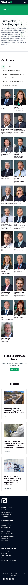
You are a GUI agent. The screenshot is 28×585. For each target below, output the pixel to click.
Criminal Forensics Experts (17, 74)
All (3, 67)
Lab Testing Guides (6, 558)
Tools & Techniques (6, 555)
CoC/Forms (4, 553)
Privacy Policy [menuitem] (17, 575)
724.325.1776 (6, 516)
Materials (5, 81)
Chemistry (9, 67)
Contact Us (14, 369)
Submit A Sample (5, 551)
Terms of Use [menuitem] (11, 575)
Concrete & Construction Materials (11, 70)
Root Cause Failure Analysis (10, 85)
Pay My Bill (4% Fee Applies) (8, 560)
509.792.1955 (6, 540)
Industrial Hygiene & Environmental (11, 77)
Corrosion (5, 74)
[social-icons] (4, 579)
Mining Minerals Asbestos (16, 81)
